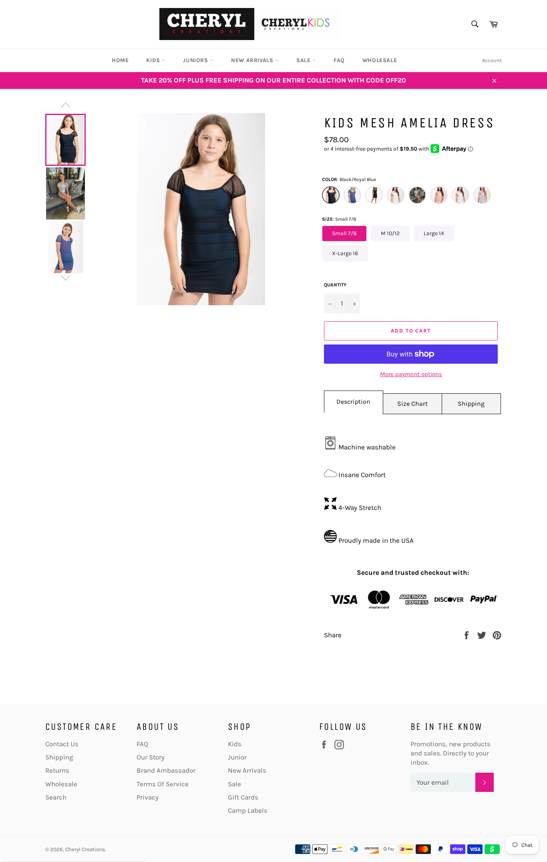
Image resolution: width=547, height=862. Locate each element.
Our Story (151, 757)
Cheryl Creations (85, 849)
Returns (57, 770)
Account (492, 60)
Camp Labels (247, 810)
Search (55, 797)
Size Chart (412, 403)
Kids (154, 60)
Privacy (148, 797)
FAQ (339, 60)
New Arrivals (253, 60)
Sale (304, 60)
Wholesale (379, 60)
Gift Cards (243, 797)
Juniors (196, 60)
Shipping (471, 403)
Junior (237, 757)
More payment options (411, 374)
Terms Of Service (163, 784)
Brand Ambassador (166, 770)
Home (120, 60)
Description (353, 401)
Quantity (335, 285)
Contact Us (61, 744)
